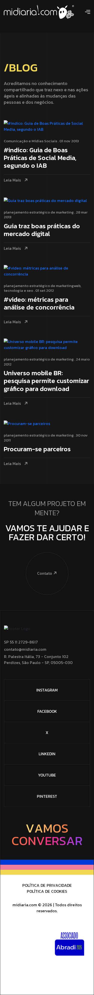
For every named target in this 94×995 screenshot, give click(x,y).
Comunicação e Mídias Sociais (30, 141)
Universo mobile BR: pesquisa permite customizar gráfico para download (46, 381)
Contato (44, 573)
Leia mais (12, 180)
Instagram (47, 690)
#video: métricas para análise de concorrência (39, 304)
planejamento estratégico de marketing (39, 212)
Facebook (47, 711)
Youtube (47, 775)
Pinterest (47, 796)
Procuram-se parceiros (37, 449)
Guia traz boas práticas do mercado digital (42, 230)
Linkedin (47, 754)
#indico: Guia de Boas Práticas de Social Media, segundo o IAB (40, 158)
